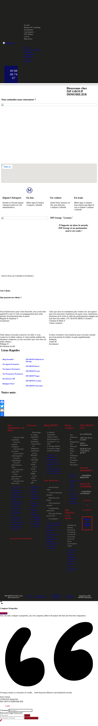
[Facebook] (49, 402)
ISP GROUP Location (33, 381)
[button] (52, 43)
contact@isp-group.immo (85, 476)
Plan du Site (29, 596)
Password (4, 713)
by (87, 505)
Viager (69, 546)
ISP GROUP (87, 510)
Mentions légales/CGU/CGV (40, 596)
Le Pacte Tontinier (53, 451)
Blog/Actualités (8, 359)
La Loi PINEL (35, 521)
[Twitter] (49, 406)
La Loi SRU (35, 526)
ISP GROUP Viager (33, 376)
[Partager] (49, 414)
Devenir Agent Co (53, 439)
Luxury (26, 37)
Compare (3, 613)
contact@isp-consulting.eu (85, 492)
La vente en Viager (53, 448)
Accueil (26, 25)
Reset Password (31, 718)
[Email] (49, 410)
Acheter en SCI (52, 437)
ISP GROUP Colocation (34, 386)
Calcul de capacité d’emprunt (15, 444)
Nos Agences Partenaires (11, 369)
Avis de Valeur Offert (54, 523)
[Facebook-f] (4, 282)
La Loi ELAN (35, 519)
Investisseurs (28, 30)
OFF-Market (28, 34)
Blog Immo (28, 39)
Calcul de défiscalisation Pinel (16, 465)
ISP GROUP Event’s (33, 371)
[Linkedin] (11, 282)
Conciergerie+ (29, 32)
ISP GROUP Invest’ (33, 366)
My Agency (87, 500)
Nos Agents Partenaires (11, 364)
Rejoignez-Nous (8, 384)
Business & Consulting (32, 27)
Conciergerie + (54, 519)
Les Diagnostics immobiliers (35, 448)
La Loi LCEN (35, 524)
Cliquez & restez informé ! (87, 523)
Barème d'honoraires (69, 596)
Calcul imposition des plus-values (16, 476)
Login (27, 715)
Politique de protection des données (56, 596)
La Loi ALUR (35, 517)
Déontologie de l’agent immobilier (36, 434)
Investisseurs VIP (9, 379)
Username (4, 710)
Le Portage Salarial (53, 446)
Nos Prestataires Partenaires (13, 374)
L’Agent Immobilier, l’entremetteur (36, 441)
